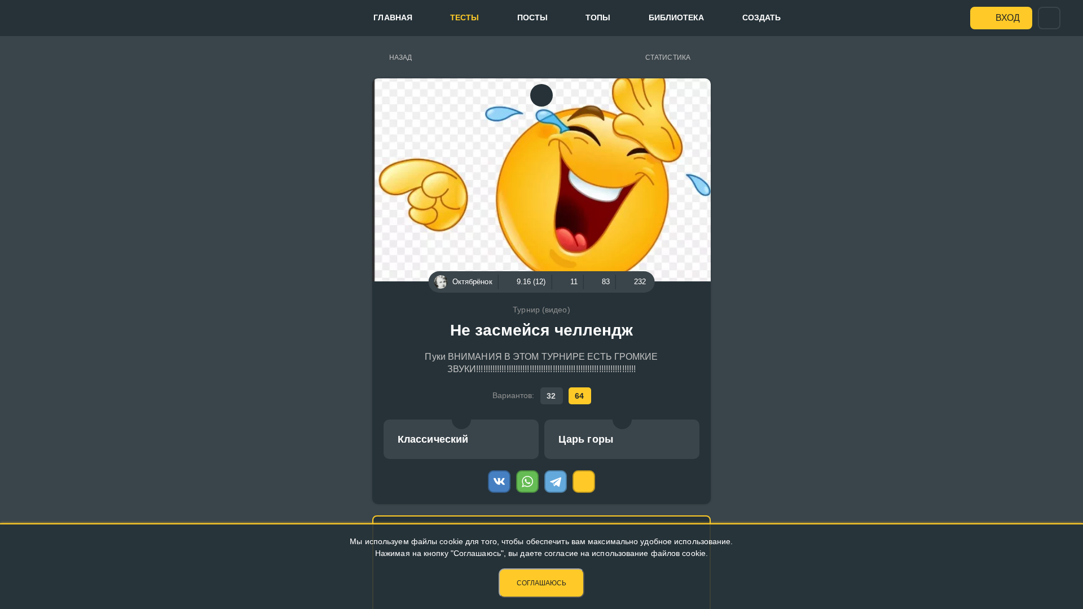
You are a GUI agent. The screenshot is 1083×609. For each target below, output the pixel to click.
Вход (1008, 18)
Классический (433, 439)
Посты (532, 17)
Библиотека (677, 17)
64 (579, 395)
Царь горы (585, 439)
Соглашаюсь (541, 583)
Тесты (464, 17)
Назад (400, 57)
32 (551, 395)
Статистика (667, 57)
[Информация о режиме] (461, 419)
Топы (597, 17)
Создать (761, 17)
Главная (392, 17)
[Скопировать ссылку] (584, 481)
